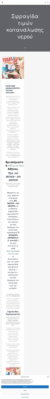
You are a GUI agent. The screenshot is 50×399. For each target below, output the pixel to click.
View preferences (25, 394)
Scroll (25, 47)
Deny (25, 390)
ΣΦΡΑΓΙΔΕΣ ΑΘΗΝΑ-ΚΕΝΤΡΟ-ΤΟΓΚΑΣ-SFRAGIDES (13, 89)
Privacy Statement (25, 397)
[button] (48, 377)
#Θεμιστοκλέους (19, 166)
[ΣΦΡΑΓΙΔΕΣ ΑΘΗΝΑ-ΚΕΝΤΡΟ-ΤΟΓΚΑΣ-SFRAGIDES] (13, 67)
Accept (25, 386)
